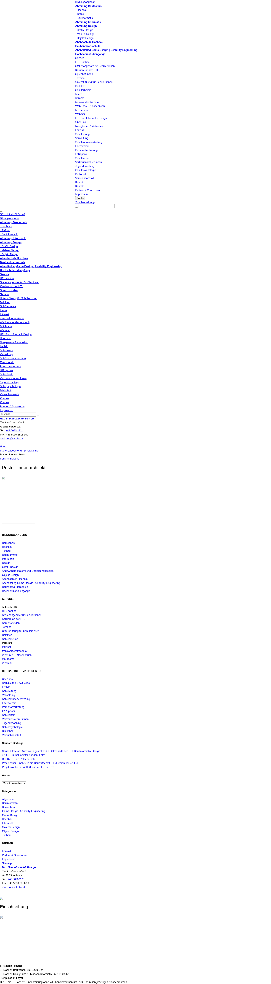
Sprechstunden (84, 74)
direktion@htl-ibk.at (11, 438)
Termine (80, 78)
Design (6, 562)
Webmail (80, 114)
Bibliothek (81, 174)
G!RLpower (81, 154)
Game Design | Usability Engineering (23, 811)
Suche (80, 198)
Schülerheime (83, 90)
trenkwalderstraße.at (87, 102)
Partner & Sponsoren (87, 190)
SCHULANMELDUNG (12, 214)
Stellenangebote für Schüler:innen (95, 66)
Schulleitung (82, 134)
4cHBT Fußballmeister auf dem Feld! (23, 755)
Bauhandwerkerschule (15, 586)
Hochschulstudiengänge (16, 590)
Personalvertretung (86, 150)
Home (3, 446)
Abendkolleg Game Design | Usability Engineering (31, 582)
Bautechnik (8, 542)
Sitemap (7, 863)
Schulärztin (81, 158)
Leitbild (79, 130)
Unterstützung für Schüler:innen (93, 82)
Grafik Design (84, 30)
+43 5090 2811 (14, 430)
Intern (78, 94)
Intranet (79, 98)
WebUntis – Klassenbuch (90, 106)
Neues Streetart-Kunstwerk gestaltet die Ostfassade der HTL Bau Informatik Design (51, 751)
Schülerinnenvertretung (88, 142)
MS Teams (81, 110)
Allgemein (7, 799)
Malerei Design (84, 33)
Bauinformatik (84, 17)
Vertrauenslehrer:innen (88, 162)
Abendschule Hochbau (15, 578)
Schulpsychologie (85, 170)
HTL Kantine (82, 62)
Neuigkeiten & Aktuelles (89, 126)
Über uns (80, 122)
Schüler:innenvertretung (16, 698)
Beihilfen (80, 86)
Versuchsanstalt (84, 178)
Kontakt (79, 182)
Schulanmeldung (85, 202)
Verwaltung (81, 138)
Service (79, 58)
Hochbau (81, 9)
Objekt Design (84, 38)
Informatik (8, 558)
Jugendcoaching (84, 166)
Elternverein (82, 146)
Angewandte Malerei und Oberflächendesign (27, 570)
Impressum (81, 194)
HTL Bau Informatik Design (91, 118)
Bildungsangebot (85, 1)
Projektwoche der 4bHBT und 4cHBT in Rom (28, 767)
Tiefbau (80, 14)
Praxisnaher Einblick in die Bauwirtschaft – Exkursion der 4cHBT (40, 763)
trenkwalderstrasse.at (14, 650)
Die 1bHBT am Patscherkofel (19, 759)
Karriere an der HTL (86, 70)
